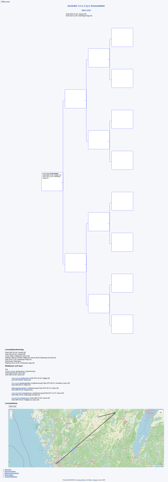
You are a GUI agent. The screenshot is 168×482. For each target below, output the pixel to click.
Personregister (10, 471)
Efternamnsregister (12, 473)
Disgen (95, 480)
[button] (98, 416)
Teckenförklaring (11, 477)
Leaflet (151, 466)
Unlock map (12, 406)
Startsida (8, 470)
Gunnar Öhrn (81, 480)
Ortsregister (9, 475)
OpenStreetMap (159, 466)
